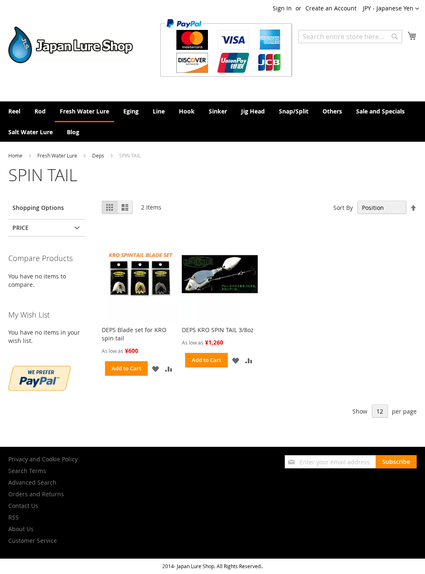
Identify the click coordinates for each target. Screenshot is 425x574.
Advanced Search (32, 482)
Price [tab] (20, 228)
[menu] (212, 121)
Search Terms (27, 471)
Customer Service (32, 540)
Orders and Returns (36, 494)
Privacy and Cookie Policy (43, 459)
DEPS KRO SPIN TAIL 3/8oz (218, 330)
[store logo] (70, 45)
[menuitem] (14, 111)
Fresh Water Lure (57, 155)
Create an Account (331, 8)
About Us (21, 529)
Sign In (282, 8)
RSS (13, 517)
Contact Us (23, 506)
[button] (391, 8)
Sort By (343, 208)
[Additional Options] (39, 388)
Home (16, 155)
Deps (98, 155)
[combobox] (350, 36)
